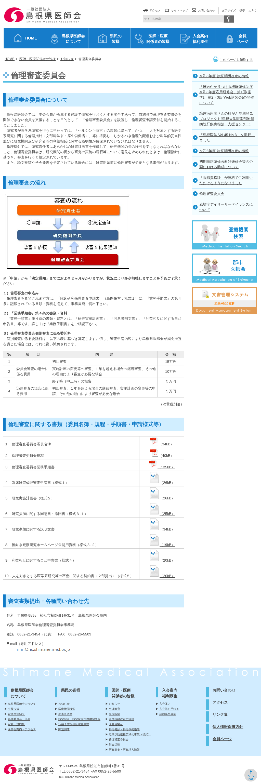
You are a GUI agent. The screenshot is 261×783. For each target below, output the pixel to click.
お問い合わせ (206, 10)
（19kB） (167, 545)
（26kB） (167, 483)
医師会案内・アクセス (22, 729)
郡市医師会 (65, 713)
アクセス (155, 10)
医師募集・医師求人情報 (124, 749)
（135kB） (166, 467)
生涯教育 (114, 708)
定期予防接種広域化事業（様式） (130, 734)
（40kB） (166, 456)
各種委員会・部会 (19, 719)
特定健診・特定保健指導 (124, 729)
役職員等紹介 (16, 713)
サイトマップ (179, 10)
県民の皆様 (70, 690)
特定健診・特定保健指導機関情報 (79, 719)
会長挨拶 (13, 708)
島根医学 (114, 713)
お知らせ (64, 703)
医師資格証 (116, 724)
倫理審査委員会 (118, 739)
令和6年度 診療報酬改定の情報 (224, 151)
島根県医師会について (22, 703)
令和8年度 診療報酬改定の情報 (224, 76)
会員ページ (222, 739)
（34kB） (166, 444)
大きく (253, 10)
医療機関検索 (66, 708)
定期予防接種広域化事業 (73, 724)
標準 (242, 10)
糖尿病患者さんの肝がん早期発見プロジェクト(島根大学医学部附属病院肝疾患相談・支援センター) (226, 118)
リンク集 (220, 714)
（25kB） (167, 514)
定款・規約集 (16, 724)
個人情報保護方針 (228, 726)
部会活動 (114, 744)
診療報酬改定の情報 (121, 719)
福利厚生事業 (167, 713)
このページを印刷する (236, 60)
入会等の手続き (169, 708)
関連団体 (64, 729)
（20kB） (167, 560)
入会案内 (165, 703)
